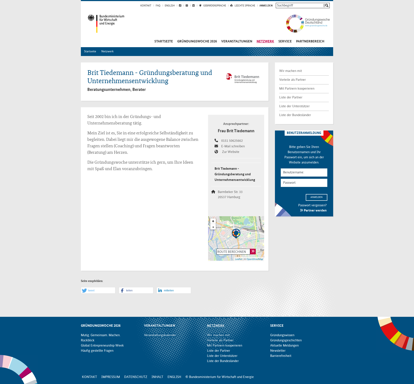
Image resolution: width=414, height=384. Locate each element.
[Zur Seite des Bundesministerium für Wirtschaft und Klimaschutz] (102, 23)
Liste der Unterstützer (294, 106)
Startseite (163, 41)
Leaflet (238, 259)
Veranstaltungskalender (160, 335)
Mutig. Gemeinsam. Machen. (100, 335)
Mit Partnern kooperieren (296, 88)
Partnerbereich (310, 41)
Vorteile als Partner (292, 80)
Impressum (110, 377)
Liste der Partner (290, 97)
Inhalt (157, 377)
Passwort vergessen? (312, 205)
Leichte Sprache (245, 6)
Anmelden (266, 6)
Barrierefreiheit (280, 356)
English (170, 6)
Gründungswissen (282, 335)
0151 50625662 (232, 141)
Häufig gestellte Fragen (97, 351)
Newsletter (277, 351)
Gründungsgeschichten (286, 340)
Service (285, 41)
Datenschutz (135, 377)
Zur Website (230, 152)
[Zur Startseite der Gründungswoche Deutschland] (303, 23)
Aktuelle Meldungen (284, 345)
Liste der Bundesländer (295, 115)
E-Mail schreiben (233, 146)
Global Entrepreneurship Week (102, 345)
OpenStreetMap (254, 259)
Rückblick (87, 340)
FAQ (158, 6)
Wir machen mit (290, 71)
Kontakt (145, 6)
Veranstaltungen (236, 41)
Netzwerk (265, 41)
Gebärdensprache (214, 6)
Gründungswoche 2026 (197, 41)
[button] (98, 290)
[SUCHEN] (326, 5)
